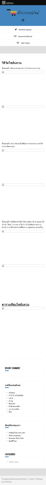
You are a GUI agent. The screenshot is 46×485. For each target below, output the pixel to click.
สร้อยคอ (12, 392)
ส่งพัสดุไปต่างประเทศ (17, 432)
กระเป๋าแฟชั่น (14, 409)
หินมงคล (12, 403)
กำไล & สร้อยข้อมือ (16, 395)
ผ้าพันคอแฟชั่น (14, 406)
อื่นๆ (10, 412)
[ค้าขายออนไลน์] (23, 12)
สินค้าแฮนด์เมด (14, 435)
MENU (10, 3)
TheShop (38, 479)
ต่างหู (11, 401)
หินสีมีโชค (13, 441)
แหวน (11, 398)
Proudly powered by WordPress (14, 479)
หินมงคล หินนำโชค (16, 438)
